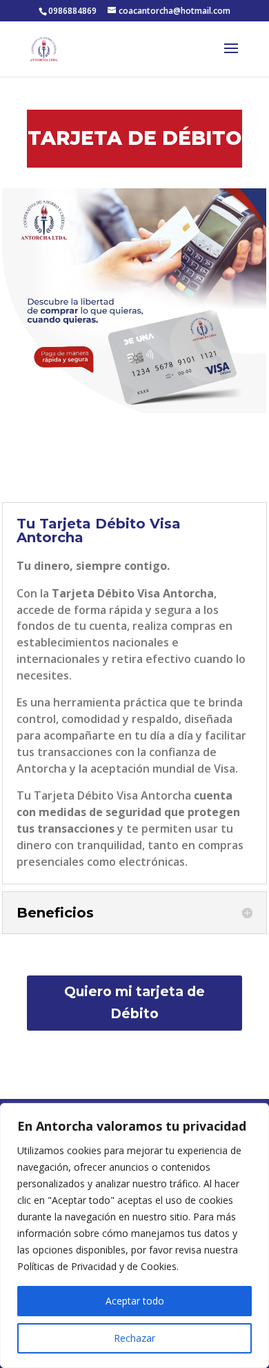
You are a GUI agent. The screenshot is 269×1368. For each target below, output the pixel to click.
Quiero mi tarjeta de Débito (134, 1003)
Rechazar (134, 1338)
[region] (134, 1235)
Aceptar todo (135, 1300)
